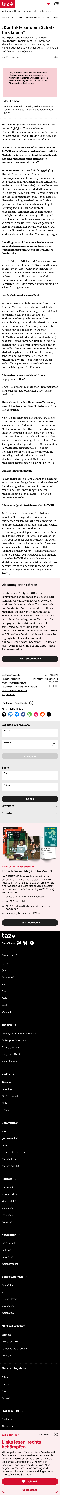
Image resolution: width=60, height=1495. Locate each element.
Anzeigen (6, 1398)
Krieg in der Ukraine (12, 1054)
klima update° (9, 1201)
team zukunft (8, 1243)
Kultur (5, 984)
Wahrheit (6, 1012)
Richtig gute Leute (11, 1047)
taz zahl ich (7, 1145)
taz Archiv (7, 1355)
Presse (5, 1110)
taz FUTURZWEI (10, 1341)
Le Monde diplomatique (14, 1348)
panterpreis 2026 (11, 1166)
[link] (17, 11)
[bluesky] (25, 944)
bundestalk (7, 1187)
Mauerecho (8, 1208)
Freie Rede (7, 1215)
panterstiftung (9, 1159)
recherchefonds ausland (14, 1152)
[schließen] (55, 1434)
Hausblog (7, 1089)
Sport (5, 991)
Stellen (5, 1103)
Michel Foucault (10, 1061)
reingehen (7, 1222)
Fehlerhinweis (21, 703)
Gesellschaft (8, 977)
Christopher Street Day (14, 1040)
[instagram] (32, 944)
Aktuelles (6, 1082)
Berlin (5, 998)
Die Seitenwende (10, 1096)
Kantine (6, 1384)
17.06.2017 (53, 675)
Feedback (7, 1419)
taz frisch (6, 1250)
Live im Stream (9, 1299)
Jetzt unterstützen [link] (30, 658)
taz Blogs (6, 1334)
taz (8, 935)
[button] (56, 3)
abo (4, 1131)
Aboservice (8, 1426)
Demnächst (8, 1285)
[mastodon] (19, 944)
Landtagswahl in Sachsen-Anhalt (19, 1033)
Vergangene (8, 1306)
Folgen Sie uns (8, 943)
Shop (4, 1391)
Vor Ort (5, 1292)
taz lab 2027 (8, 1313)
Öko (4, 970)
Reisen (5, 1377)
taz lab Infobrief (10, 1264)
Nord (4, 1005)
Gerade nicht (45, 1434)
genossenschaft (10, 1138)
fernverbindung (10, 1194)
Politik (5, 963)
